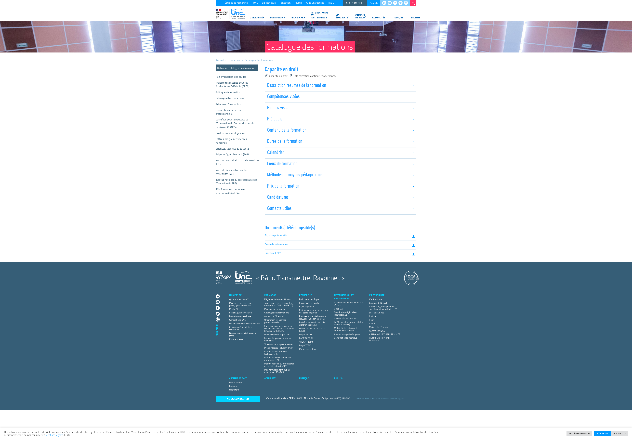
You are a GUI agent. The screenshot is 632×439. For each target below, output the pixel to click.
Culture (372, 316)
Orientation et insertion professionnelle (229, 112)
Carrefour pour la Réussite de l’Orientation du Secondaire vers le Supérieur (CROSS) (235, 123)
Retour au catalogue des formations (236, 68)
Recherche (297, 17)
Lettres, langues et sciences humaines (231, 140)
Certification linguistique (345, 337)
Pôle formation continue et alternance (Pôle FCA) (231, 191)
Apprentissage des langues (347, 334)
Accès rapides (355, 3)
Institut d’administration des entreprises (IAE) (231, 172)
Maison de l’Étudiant (379, 327)
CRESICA (338, 308)
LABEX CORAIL (306, 338)
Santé (372, 323)
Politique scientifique (309, 299)
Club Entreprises (315, 2)
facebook (396, 3)
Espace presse (236, 339)
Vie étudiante (342, 16)
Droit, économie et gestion (230, 133)
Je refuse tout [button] (619, 433)
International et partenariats (319, 15)
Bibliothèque (269, 2)
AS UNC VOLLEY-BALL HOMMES (380, 339)
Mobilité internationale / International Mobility (345, 329)
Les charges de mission (240, 312)
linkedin (385, 3)
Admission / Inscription (228, 104)
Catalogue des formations (230, 98)
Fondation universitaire (240, 316)
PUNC (255, 2)
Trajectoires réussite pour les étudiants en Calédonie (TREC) (232, 84)
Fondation (285, 2)
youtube (390, 3)
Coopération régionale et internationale (345, 313)
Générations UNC (237, 319)
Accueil (220, 60)
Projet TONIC (305, 345)
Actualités (378, 17)
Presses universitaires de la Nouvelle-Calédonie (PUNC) (312, 317)
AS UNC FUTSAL (377, 330)
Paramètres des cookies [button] (579, 433)
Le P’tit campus (376, 312)
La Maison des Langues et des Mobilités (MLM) (348, 323)
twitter (401, 3)
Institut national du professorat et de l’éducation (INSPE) (236, 181)
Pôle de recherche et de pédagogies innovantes (240, 304)
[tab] (341, 86)
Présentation (235, 382)
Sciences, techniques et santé (232, 148)
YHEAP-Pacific (306, 341)
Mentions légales (397, 398)
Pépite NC (234, 308)
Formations (234, 385)
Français (398, 17)
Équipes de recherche (236, 2)
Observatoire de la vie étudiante (244, 323)
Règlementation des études (231, 76)
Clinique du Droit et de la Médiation (240, 328)
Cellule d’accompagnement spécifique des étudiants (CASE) (384, 307)
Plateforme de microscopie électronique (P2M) (312, 323)
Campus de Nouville (378, 302)
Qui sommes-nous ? (239, 299)
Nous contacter (238, 399)
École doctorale (306, 306)
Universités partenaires (345, 318)
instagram (407, 3)
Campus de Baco (360, 16)
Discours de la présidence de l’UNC (242, 334)
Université (256, 17)
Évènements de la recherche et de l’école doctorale (314, 311)
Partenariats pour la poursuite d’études (348, 304)
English (374, 3)
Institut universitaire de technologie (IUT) (236, 162)
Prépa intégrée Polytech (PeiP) (232, 154)
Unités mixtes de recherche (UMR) (312, 329)
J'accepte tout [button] (602, 433)
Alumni (298, 2)
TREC (331, 2)
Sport (371, 319)
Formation (276, 17)
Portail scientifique (308, 348)
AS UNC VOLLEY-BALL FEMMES (384, 334)
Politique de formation (228, 92)
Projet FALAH (305, 334)
